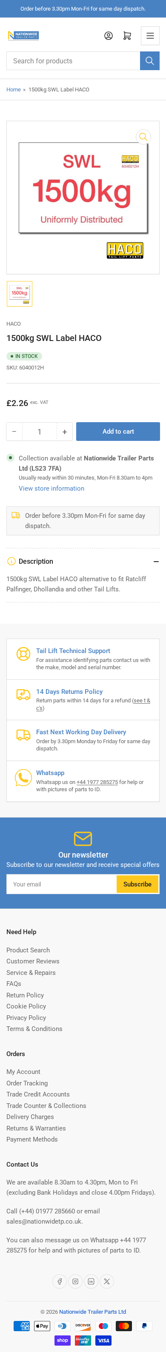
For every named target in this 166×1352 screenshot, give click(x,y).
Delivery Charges (30, 1117)
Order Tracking (27, 1083)
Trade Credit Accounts (38, 1094)
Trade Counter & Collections (46, 1106)
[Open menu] (150, 35)
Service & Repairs (31, 973)
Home (13, 89)
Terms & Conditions (34, 1029)
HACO (13, 324)
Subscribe (137, 884)
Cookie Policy (26, 1006)
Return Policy (25, 995)
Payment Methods (32, 1139)
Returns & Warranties (36, 1128)
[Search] (149, 61)
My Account (23, 1072)
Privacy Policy (26, 1018)
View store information (51, 488)
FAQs (13, 984)
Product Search (28, 950)
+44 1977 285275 (97, 782)
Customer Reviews (33, 961)
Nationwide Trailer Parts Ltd (92, 1312)
